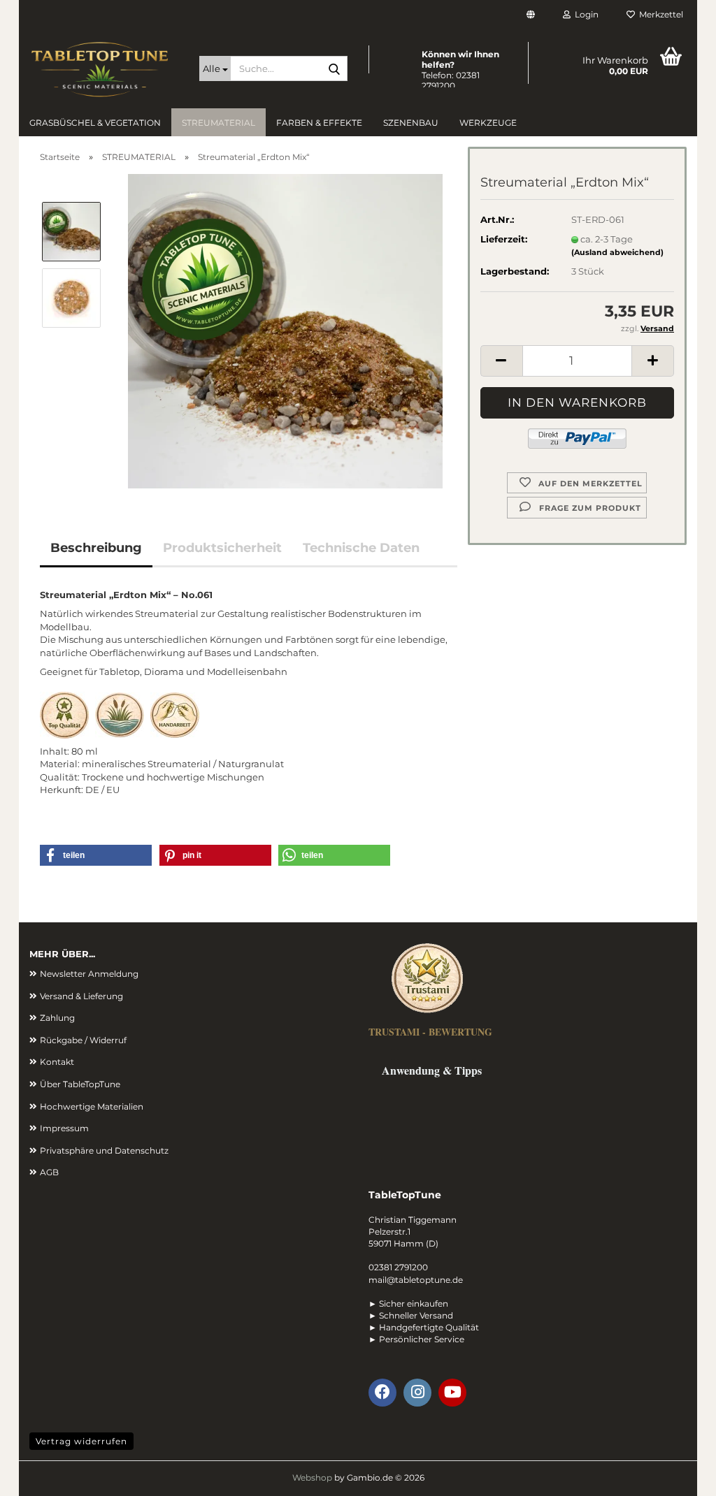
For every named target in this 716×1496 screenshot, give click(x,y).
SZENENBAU (410, 122)
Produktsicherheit (222, 547)
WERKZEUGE (488, 122)
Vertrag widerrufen (81, 1441)
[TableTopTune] (103, 69)
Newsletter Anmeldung (89, 973)
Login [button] (585, 14)
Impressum (64, 1128)
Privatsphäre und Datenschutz (104, 1150)
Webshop (312, 1477)
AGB (49, 1172)
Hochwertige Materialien (91, 1106)
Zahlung (57, 1017)
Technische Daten (361, 547)
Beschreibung (96, 547)
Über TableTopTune (80, 1084)
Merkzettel (659, 14)
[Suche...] (334, 69)
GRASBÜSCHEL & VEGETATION (95, 122)
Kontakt (57, 1061)
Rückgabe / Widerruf (83, 1040)
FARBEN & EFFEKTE (319, 122)
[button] (531, 15)
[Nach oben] (678, 1475)
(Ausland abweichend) (617, 252)
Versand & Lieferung (81, 996)
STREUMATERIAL (218, 122)
